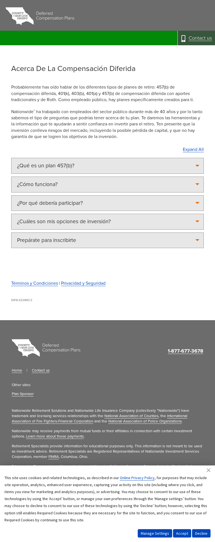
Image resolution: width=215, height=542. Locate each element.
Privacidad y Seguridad (83, 283)
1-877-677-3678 (185, 351)
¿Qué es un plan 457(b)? (45, 165)
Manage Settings (155, 533)
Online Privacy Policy (137, 477)
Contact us (41, 370)
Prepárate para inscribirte (46, 240)
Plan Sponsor (23, 394)
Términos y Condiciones (34, 283)
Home (17, 370)
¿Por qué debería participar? (50, 203)
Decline (201, 533)
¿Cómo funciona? (37, 184)
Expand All (193, 149)
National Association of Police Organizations (145, 421)
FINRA (53, 457)
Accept (182, 533)
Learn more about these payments (55, 436)
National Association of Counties (131, 416)
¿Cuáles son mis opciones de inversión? (64, 221)
